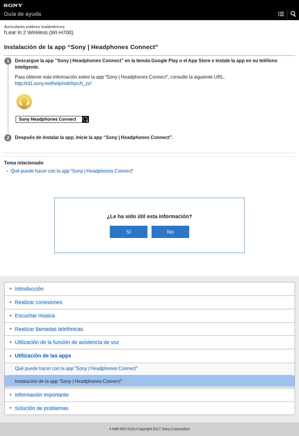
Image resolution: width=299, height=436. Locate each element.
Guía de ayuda (22, 14)
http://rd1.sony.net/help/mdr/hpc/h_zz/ (53, 83)
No (170, 232)
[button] (293, 14)
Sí (128, 232)
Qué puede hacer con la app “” (72, 171)
